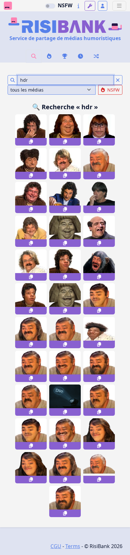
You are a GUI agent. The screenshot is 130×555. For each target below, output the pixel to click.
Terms (72, 546)
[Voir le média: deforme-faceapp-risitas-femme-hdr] (31, 467)
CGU (55, 546)
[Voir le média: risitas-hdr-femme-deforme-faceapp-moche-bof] (99, 434)
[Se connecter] (102, 6)
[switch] (50, 6)
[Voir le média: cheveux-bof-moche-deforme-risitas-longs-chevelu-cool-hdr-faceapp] (65, 467)
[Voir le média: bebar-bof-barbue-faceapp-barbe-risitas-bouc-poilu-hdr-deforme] (99, 366)
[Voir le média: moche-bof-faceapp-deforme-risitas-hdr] (31, 366)
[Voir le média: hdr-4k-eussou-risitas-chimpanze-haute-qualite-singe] (99, 265)
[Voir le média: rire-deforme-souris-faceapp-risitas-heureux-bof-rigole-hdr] (65, 366)
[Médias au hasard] (96, 56)
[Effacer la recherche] (117, 80)
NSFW (65, 5)
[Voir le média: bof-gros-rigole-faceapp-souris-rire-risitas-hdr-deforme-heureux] (65, 434)
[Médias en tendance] (49, 56)
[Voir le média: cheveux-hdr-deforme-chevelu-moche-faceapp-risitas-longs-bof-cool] (31, 332)
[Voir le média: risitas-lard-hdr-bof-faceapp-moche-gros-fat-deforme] (65, 332)
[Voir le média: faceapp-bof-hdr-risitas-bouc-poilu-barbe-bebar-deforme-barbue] (65, 501)
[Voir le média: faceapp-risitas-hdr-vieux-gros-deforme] (99, 467)
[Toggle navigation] (119, 6)
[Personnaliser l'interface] (90, 6)
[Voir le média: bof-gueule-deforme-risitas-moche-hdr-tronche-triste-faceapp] (99, 400)
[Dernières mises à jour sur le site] (78, 6)
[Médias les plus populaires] (65, 56)
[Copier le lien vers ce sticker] (31, 142)
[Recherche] (34, 56)
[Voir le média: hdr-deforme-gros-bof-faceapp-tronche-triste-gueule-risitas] (31, 400)
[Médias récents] (80, 56)
